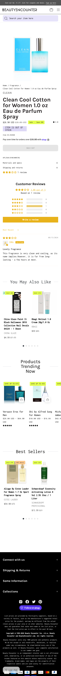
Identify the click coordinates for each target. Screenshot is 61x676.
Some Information (15, 581)
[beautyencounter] (20, 9)
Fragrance (14, 85)
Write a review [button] (30, 219)
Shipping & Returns (16, 570)
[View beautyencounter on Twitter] (34, 602)
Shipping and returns (13, 168)
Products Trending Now (30, 366)
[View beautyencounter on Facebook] (27, 602)
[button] (10, 172)
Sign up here (51, 3)
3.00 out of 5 (38, 190)
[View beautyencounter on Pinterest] (40, 602)
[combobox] (30, 18)
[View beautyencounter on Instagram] (21, 602)
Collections (10, 591)
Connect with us (14, 559)
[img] (55, 122)
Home (5, 85)
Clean (7, 92)
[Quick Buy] (21, 399)
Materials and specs (12, 163)
